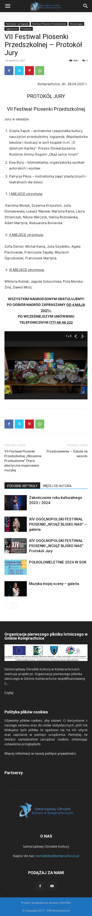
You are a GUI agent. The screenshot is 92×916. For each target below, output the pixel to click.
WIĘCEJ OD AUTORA (57, 486)
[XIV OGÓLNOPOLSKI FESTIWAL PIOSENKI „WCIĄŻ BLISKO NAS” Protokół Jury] (15, 546)
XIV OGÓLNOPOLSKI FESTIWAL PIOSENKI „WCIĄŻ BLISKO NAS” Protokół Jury (56, 545)
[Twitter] (19, 70)
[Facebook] (8, 70)
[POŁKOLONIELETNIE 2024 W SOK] (15, 567)
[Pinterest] (29, 70)
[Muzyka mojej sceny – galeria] (15, 589)
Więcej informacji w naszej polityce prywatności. (40, 753)
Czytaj (8, 693)
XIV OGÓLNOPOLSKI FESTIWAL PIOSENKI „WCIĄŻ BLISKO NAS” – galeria (58, 524)
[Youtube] (52, 886)
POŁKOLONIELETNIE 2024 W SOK (57, 562)
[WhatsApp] (39, 70)
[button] (85, 6)
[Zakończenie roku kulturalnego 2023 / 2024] (15, 503)
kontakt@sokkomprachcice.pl (57, 856)
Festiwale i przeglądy (17, 23)
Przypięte (26, 28)
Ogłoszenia (12, 28)
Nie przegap (76, 23)
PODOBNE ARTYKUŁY (22, 486)
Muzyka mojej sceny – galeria (54, 583)
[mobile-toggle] (7, 6)
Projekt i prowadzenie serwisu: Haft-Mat (46, 903)
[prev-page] (7, 605)
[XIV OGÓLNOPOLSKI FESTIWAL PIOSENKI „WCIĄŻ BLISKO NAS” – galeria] (15, 524)
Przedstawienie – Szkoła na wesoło (67, 453)
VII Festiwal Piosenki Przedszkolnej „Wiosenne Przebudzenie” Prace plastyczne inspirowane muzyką (23, 460)
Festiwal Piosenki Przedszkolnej (49, 23)
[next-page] (14, 605)
